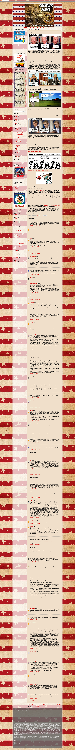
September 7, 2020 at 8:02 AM (35, 299)
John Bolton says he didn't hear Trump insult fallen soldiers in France (41, 541)
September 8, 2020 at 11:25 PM (35, 689)
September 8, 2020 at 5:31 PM (35, 619)
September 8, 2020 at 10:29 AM (35, 561)
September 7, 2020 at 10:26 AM (35, 435)
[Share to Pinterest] (46, 215)
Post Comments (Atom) (36, 706)
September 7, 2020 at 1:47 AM (35, 235)
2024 (16, 217)
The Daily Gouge (17, 189)
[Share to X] (45, 215)
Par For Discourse (19, 129)
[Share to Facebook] (45, 215)
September (18, 128)
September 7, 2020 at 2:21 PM (35, 488)
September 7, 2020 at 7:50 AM (35, 292)
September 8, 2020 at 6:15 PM (35, 658)
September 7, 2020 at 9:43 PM (35, 544)
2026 (16, 115)
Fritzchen (31, 249)
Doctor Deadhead (33, 520)
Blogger (43, 746)
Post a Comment (31, 700)
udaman (31, 438)
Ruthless (17, 235)
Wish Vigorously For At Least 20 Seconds (19, 134)
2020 (16, 123)
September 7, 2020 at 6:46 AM (35, 280)
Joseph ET (32, 500)
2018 (16, 260)
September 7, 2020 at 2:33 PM (35, 517)
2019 (16, 159)
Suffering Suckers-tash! (20, 243)
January (17, 157)
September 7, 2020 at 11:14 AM (35, 449)
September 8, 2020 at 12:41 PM (35, 605)
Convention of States (17, 186)
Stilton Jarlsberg (33, 334)
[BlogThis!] (44, 215)
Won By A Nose (18, 141)
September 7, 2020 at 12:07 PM (35, 480)
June (17, 250)
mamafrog (31, 526)
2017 (16, 162)
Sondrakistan (16, 188)
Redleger (31, 410)
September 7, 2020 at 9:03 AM (35, 407)
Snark (31, 376)
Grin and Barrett (18, 230)
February (17, 156)
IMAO (15, 187)
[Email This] (43, 215)
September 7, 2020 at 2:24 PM (35, 497)
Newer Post (30, 704)
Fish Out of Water (33, 256)
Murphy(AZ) (32, 302)
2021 (16, 221)
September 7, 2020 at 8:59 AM (35, 397)
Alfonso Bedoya (33, 295)
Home (44, 704)
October (17, 127)
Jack (31, 238)
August (17, 148)
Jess (31, 460)
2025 (16, 116)
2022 (16, 120)
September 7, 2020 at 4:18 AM (35, 253)
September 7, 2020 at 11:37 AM (35, 468)
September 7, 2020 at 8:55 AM (35, 331)
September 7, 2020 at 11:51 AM (35, 474)
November (18, 125)
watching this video (41, 190)
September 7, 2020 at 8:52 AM (35, 319)
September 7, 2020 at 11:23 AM (35, 457)
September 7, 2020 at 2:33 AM (35, 246)
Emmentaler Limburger (34, 283)
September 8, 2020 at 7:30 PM (35, 681)
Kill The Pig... (18, 146)
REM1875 (31, 277)
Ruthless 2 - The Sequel (20, 132)
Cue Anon (17, 239)
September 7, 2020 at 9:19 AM (35, 420)
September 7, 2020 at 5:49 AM (35, 274)
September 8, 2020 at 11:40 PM (35, 698)
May (17, 152)
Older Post (58, 704)
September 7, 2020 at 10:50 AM (35, 442)
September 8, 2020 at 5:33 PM (35, 648)
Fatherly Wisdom (18, 137)
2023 (16, 119)
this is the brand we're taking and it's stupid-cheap (51, 205)
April (17, 153)
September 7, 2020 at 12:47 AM (35, 225)
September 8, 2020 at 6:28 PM (35, 671)
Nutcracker (32, 228)
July (17, 149)
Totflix (17, 138)
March (17, 155)
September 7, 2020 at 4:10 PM (35, 523)
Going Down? (18, 145)
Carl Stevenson (32, 608)
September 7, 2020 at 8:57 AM (35, 373)
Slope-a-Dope (18, 142)
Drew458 (31, 322)
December (18, 124)
